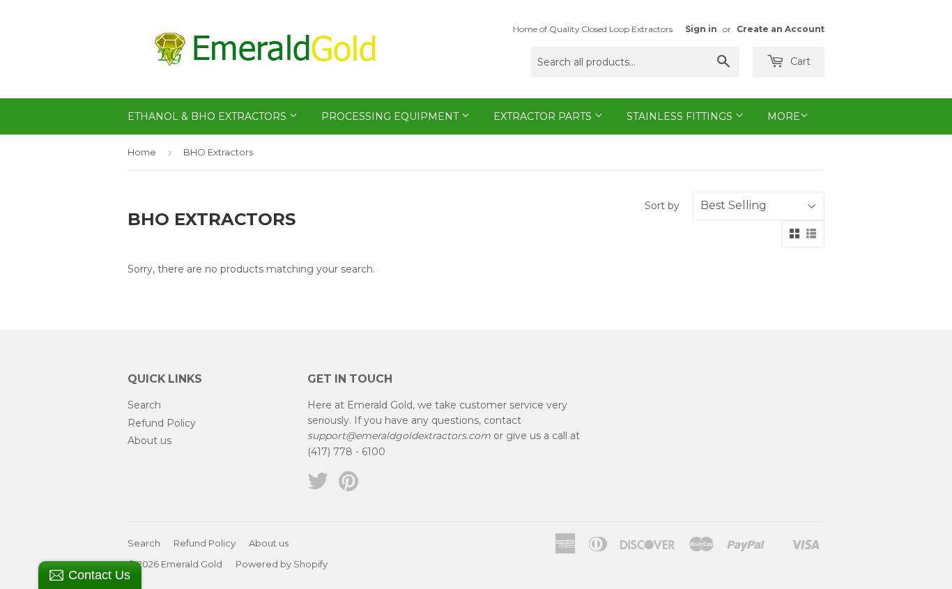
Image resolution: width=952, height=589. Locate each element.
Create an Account (780, 29)
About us (149, 440)
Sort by (662, 205)
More (783, 116)
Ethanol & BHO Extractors (208, 116)
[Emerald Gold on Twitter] (317, 486)
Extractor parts (543, 116)
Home (142, 152)
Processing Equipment (391, 116)
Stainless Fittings (681, 116)
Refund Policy (162, 423)
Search (144, 405)
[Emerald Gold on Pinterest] (348, 486)
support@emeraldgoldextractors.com (399, 435)
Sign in (701, 29)
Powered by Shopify (282, 563)
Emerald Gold (191, 563)
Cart (799, 61)
